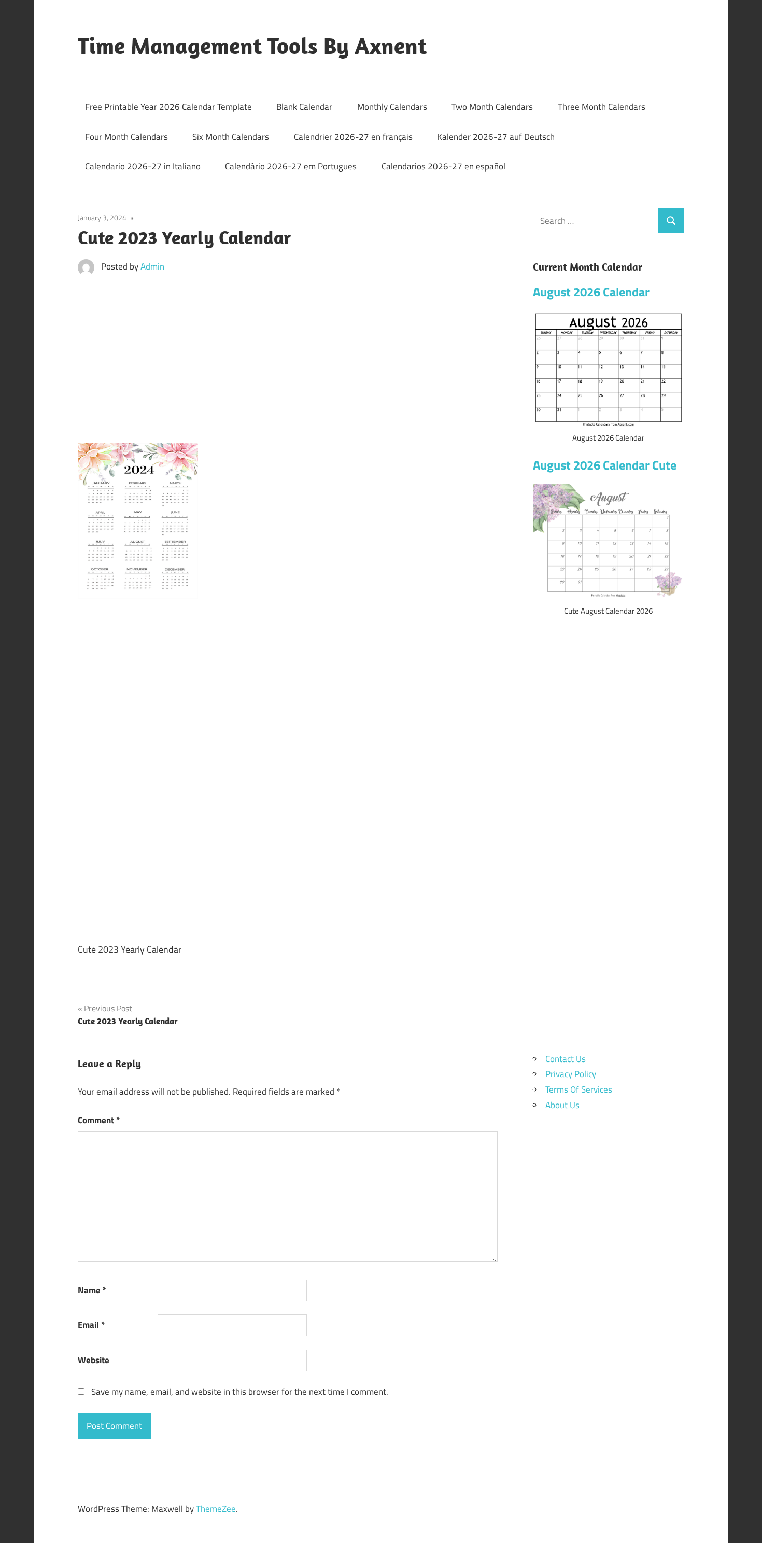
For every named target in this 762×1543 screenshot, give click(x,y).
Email (91, 1325)
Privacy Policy (570, 1074)
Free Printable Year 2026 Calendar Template (168, 107)
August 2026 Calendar (591, 291)
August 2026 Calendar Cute (604, 465)
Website (93, 1360)
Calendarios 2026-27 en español (443, 166)
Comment (99, 1120)
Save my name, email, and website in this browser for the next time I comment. (239, 1391)
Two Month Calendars (492, 107)
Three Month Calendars (601, 107)
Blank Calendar (304, 107)
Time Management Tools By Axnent (252, 46)
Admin (152, 266)
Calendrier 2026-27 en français (353, 137)
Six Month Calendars (230, 137)
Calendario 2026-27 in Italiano (143, 166)
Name (92, 1290)
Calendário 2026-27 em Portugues (291, 166)
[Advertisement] (288, 361)
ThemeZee (216, 1509)
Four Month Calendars (126, 137)
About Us (562, 1105)
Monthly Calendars (392, 107)
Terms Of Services (578, 1089)
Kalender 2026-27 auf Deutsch (496, 137)
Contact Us (565, 1059)
